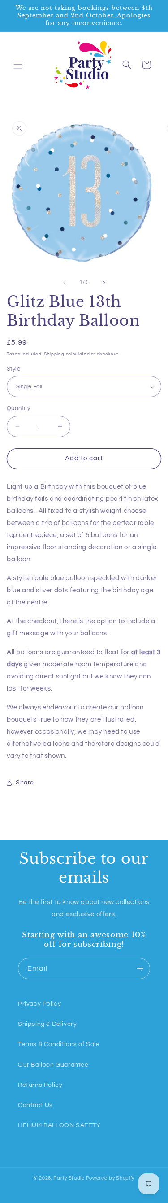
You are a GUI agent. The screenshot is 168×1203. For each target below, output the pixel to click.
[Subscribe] (140, 968)
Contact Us (35, 1105)
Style (13, 369)
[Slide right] (104, 283)
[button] (18, 64)
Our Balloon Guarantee (53, 1065)
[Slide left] (64, 283)
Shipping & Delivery (47, 1024)
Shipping (54, 354)
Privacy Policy (39, 1004)
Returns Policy (40, 1085)
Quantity (18, 408)
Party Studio (68, 1178)
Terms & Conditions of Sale (59, 1044)
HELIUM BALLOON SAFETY (59, 1125)
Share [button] (25, 782)
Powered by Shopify (110, 1178)
